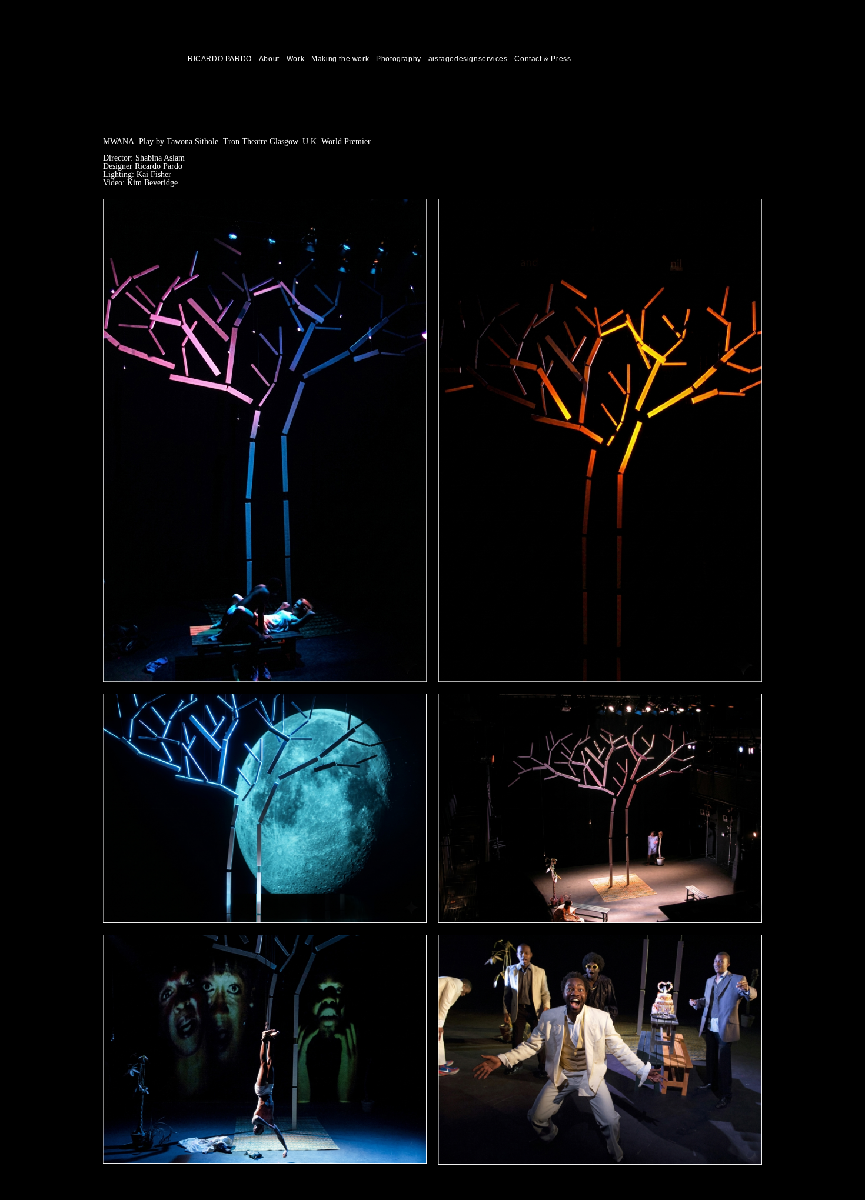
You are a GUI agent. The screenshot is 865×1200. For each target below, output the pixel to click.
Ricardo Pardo (128, 58)
